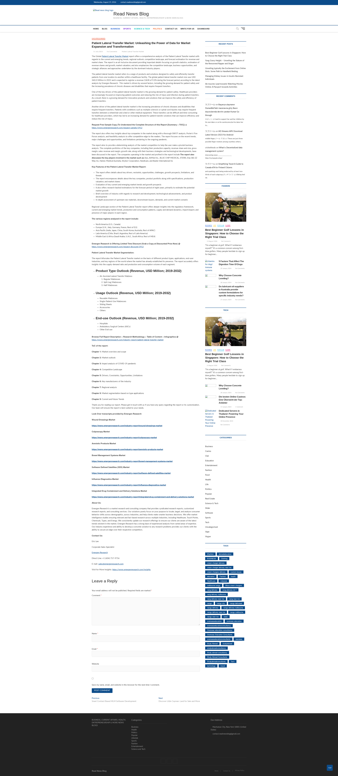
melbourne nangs (213, 585)
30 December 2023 (226, 421)
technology (211, 666)
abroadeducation (225, 554)
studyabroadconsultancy (216, 648)
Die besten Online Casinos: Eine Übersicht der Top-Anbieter (232, 400)
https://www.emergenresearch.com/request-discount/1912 (118, 247)
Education (209, 461)
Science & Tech (142, 29)
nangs (209, 603)
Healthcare (211, 581)
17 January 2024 (225, 407)
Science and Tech (138, 749)
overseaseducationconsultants (218, 639)
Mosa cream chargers (233, 585)
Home (96, 29)
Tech (207, 522)
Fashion (208, 470)
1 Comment (239, 407)
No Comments (111, 51)
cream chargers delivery (216, 572)
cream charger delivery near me (219, 567)
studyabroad (227, 643)
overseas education (234, 621)
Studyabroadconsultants (216, 661)
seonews (239, 639)
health (233, 576)
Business (115, 29)
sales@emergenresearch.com (110, 564)
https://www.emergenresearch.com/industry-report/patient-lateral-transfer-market (127, 340)
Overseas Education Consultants (219, 634)
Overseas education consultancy (219, 630)
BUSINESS (211, 558)
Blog (104, 29)
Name (95, 634)
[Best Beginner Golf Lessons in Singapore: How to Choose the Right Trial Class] (225, 207)
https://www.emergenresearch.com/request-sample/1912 (117, 128)
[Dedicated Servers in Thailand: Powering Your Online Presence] (210, 418)
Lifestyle (223, 581)
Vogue (208, 537)
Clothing (224, 558)
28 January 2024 (225, 282)
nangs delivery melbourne (233, 607)
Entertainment (211, 465)
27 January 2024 (225, 299)
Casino (208, 451)
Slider (227, 225)
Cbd (207, 456)
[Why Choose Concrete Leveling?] (210, 278)
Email (95, 649)
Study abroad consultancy (217, 652)
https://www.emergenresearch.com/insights (131, 570)
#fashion (210, 554)
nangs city (221, 603)
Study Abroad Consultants (217, 657)
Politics (157, 29)
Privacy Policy (239, 770)
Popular (220, 225)
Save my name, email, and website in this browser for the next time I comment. (126, 685)
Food (207, 475)
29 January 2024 (225, 268)
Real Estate (210, 499)
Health (208, 480)
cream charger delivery (216, 563)
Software (209, 513)
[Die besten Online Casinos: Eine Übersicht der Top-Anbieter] (210, 399)
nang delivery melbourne (216, 594)
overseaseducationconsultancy (219, 625)
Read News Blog (131, 13)
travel (223, 666)
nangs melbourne (236, 612)
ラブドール (210, 105)
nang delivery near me (215, 599)
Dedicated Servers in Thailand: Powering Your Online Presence (231, 414)
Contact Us (171, 29)
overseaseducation (214, 621)
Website (95, 664)
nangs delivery (212, 607)
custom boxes (236, 572)
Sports (127, 29)
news (226, 616)
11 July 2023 (98, 51)
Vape (207, 532)
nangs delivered (236, 603)
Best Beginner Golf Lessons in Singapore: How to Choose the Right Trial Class (224, 233)
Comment (97, 596)
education (211, 576)
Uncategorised (98, 38)
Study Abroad (212, 643)
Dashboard (203, 29)
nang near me (234, 599)
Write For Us (187, 29)
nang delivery (212, 590)
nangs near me (213, 616)
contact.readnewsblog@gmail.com (133, 2)
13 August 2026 (211, 241)
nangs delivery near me (216, 612)
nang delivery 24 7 (229, 590)
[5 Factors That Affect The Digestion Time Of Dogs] (210, 266)
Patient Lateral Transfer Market (133, 51)
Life (214, 225)
